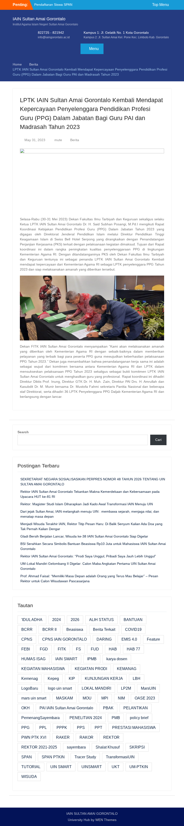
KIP (72, 678)
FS (78, 649)
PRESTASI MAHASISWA (134, 728)
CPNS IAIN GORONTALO (64, 639)
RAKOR (86, 737)
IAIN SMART (66, 659)
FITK (62, 649)
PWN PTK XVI (33, 737)
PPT (98, 728)
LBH (136, 678)
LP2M (126, 688)
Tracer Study (85, 757)
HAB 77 (133, 649)
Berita (74, 140)
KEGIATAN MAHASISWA (43, 669)
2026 (75, 620)
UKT (116, 767)
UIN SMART (61, 767)
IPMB (92, 659)
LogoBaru (29, 688)
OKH (25, 708)
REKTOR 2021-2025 (39, 747)
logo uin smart (60, 688)
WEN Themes (105, 820)
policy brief (139, 718)
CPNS (26, 639)
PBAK (108, 708)
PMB (116, 718)
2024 (56, 620)
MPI (104, 698)
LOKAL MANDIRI (96, 688)
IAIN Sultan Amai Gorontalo (39, 19)
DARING (104, 639)
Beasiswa (74, 629)
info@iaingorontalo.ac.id (54, 37)
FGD (44, 649)
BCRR (27, 629)
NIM (121, 698)
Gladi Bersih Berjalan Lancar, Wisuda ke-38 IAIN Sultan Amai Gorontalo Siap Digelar (84, 536)
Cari (158, 440)
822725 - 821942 (51, 32)
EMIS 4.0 (129, 639)
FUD (95, 649)
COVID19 (133, 629)
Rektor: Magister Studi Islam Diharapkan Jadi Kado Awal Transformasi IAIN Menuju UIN (86, 504)
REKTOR (111, 737)
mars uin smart (33, 698)
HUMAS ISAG (33, 659)
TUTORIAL (30, 767)
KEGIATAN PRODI (91, 669)
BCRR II (49, 629)
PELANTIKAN (135, 708)
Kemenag (29, 678)
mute (58, 140)
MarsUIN (148, 688)
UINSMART (91, 767)
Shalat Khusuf (108, 747)
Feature (153, 639)
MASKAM (64, 698)
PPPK (62, 728)
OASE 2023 (145, 698)
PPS (81, 728)
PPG (25, 728)
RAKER (63, 737)
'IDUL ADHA (31, 620)
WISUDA (29, 777)
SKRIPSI (137, 747)
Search (23, 432)
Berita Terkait (104, 629)
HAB (113, 649)
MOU (87, 698)
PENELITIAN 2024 (85, 718)
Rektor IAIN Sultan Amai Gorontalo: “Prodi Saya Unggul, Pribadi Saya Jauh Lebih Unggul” (88, 556)
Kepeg (53, 678)
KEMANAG (126, 669)
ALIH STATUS (101, 620)
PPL (43, 728)
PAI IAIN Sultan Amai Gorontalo (66, 708)
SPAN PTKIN (53, 757)
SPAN (26, 757)
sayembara (76, 747)
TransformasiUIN (120, 757)
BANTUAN (133, 620)
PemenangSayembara (40, 718)
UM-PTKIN (138, 767)
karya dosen (116, 659)
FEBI (25, 649)
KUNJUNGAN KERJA (104, 678)
